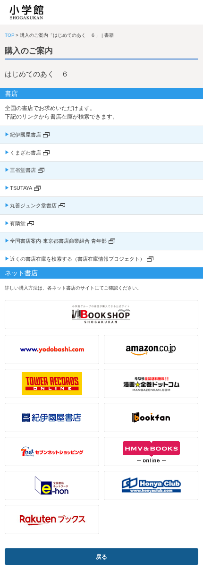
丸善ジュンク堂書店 (33, 205)
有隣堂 (17, 223)
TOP (10, 35)
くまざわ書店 (25, 152)
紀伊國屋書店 (25, 134)
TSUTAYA (21, 188)
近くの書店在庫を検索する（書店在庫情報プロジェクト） (77, 259)
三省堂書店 (23, 170)
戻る (101, 556)
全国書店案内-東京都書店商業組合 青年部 (58, 241)
